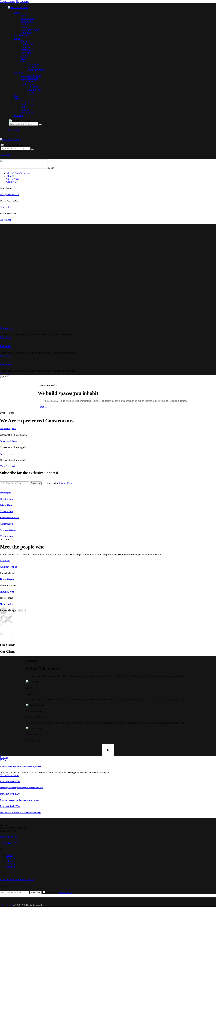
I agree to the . (59, 483)
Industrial (5, 346)
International (7, 364)
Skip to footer (22, 1)
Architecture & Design (8, 441)
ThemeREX (6, 905)
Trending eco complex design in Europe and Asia (21, 787)
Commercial (6, 328)
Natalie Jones (7, 591)
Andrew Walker (8, 566)
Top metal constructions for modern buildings (20, 812)
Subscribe (35, 483)
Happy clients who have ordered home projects (21, 766)
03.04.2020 (14, 781)
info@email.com (8, 836)
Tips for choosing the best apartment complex (20, 800)
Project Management (8, 429)
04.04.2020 (14, 793)
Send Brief (5, 207)
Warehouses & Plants (9, 517)
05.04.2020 (14, 806)
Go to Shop (6, 219)
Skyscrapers (5, 492)
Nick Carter (6, 604)
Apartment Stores (8, 530)
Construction (6, 499)
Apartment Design (7, 454)
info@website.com (9, 194)
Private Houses (6, 505)
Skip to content (7, 1)
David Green (7, 579)
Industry (4, 757)
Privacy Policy (66, 483)
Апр (3, 760)
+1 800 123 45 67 (9, 842)
